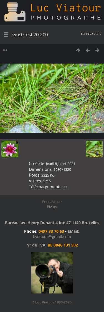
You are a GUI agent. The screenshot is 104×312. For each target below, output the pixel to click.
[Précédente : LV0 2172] (88, 50)
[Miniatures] (78, 50)
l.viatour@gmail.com (52, 236)
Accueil (16, 34)
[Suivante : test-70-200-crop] (97, 50)
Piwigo (52, 206)
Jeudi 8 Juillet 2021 (60, 163)
